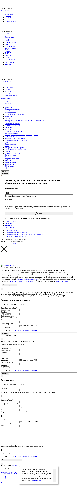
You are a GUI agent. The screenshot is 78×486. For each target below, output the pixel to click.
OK (55, 475)
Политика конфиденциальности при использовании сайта (25, 234)
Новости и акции (11, 21)
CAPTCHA (5, 366)
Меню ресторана (10, 162)
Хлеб (6, 53)
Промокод (15, 465)
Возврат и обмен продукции (15, 148)
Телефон (4, 312)
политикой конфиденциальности (21, 281)
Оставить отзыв (10, 155)
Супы (7, 44)
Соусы (7, 57)
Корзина (8, 64)
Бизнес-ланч (9, 116)
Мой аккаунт (9, 62)
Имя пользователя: (11, 188)
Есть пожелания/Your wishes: (11, 428)
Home (7, 146)
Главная (7, 151)
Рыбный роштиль (11, 50)
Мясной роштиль (11, 48)
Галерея (7, 142)
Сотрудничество (10, 227)
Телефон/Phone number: (9, 404)
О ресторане (9, 14)
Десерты (8, 55)
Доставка (8, 16)
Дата (3, 420)
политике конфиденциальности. (28, 279)
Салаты (7, 41)
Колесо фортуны (10, 113)
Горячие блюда (10, 46)
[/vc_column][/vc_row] (38, 313)
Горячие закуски (10, 42)
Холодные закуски (11, 39)
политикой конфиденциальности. (25, 330)
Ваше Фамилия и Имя (9, 308)
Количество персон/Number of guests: (13, 408)
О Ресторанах (9, 166)
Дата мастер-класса (7, 324)
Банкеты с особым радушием (15, 114)
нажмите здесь (37, 480)
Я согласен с (21, 330)
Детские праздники (11, 133)
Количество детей (7, 320)
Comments (4, 388)
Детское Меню (10, 59)
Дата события (6, 358)
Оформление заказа (11, 168)
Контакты (8, 157)
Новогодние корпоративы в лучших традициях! (21, 135)
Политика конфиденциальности (16, 140)
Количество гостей (8, 362)
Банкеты (8, 17)
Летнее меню (9, 37)
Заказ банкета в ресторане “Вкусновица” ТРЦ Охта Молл (25, 120)
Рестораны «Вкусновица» (14, 131)
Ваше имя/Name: (7, 400)
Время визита (6, 424)
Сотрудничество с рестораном (15, 149)
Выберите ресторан (7, 316)
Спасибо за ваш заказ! (12, 109)
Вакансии (8, 127)
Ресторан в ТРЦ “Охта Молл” (15, 138)
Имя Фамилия (6, 348)
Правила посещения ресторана (15, 236)
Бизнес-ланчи (9, 107)
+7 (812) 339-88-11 (7, 10)
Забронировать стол (12, 159)
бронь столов (5, 98)
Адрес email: (9, 199)
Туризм (7, 19)
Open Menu (5, 171)
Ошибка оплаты (10, 144)
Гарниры (8, 52)
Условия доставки (11, 230)
